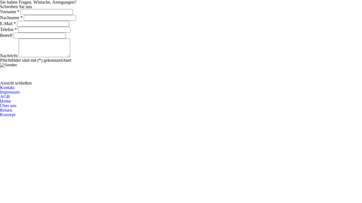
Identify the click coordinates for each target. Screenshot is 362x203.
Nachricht (9, 55)
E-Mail (8, 23)
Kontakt (7, 87)
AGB (5, 96)
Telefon (8, 29)
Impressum (10, 92)
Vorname (10, 11)
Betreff (6, 35)
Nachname (11, 17)
